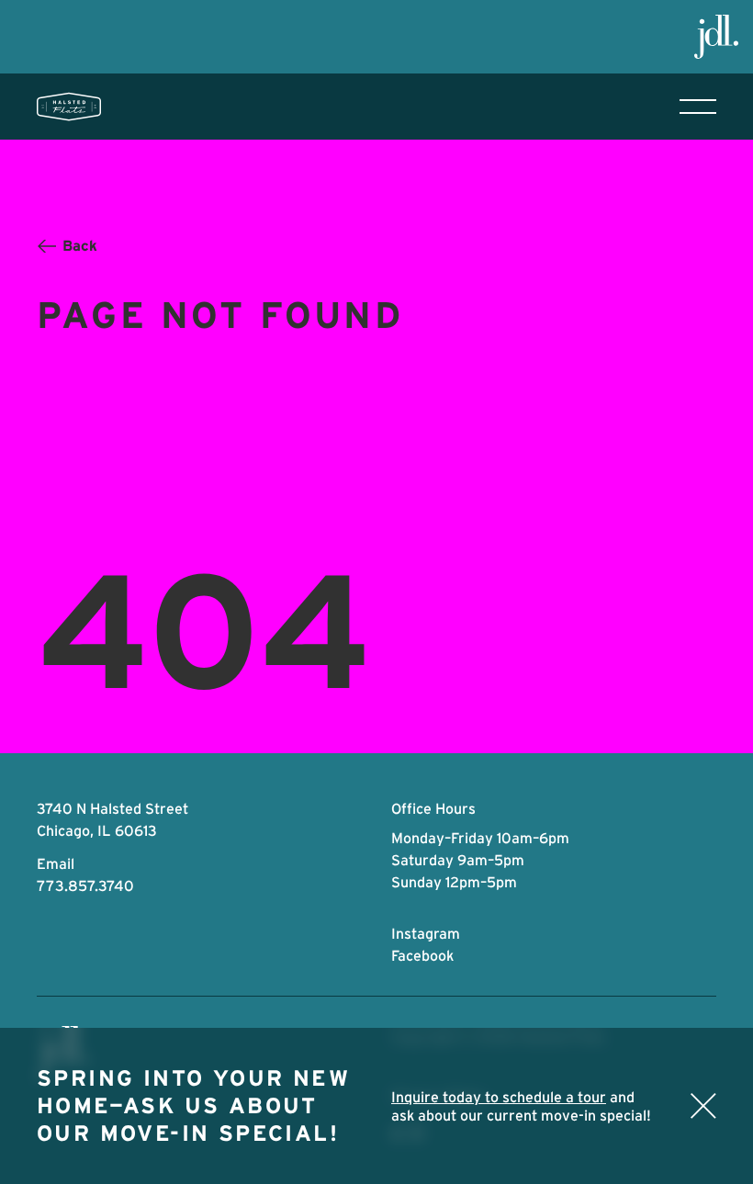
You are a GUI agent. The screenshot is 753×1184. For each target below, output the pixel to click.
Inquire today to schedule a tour (498, 1096)
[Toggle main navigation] (698, 106)
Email (55, 863)
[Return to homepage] (69, 106)
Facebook (422, 955)
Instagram (425, 933)
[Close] (703, 1106)
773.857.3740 (85, 885)
